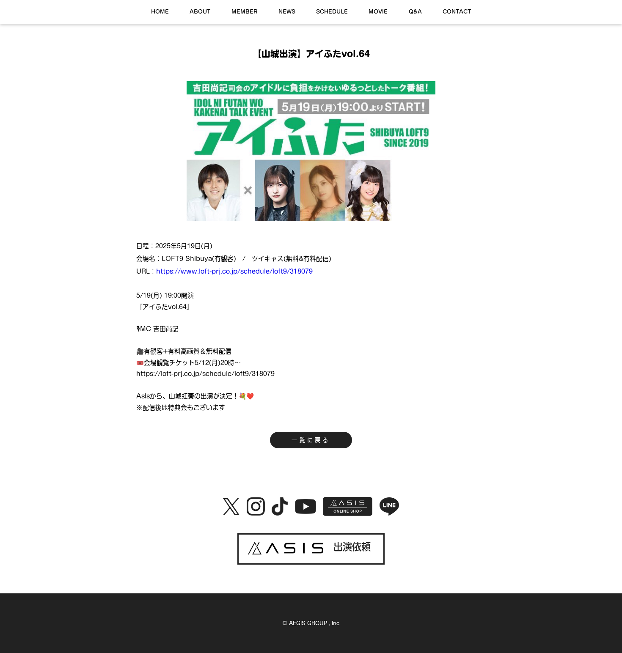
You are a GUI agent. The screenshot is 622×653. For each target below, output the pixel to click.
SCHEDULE (332, 11)
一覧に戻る (311, 440)
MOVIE (378, 11)
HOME (160, 11)
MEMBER (244, 11)
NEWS (286, 11)
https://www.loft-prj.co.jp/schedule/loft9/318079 (234, 271)
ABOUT (200, 11)
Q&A (415, 11)
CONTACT (457, 11)
